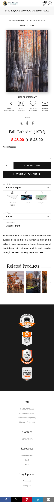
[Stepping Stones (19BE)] (33, 282)
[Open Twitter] (16, 499)
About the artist (27, 456)
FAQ (27, 460)
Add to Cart (32, 166)
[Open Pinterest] (27, 499)
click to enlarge (26, 97)
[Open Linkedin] (37, 499)
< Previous (23, 25)
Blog (27, 464)
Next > (32, 25)
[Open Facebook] (5, 499)
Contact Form (27, 439)
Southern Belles (16, 21)
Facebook (27, 481)
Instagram (27, 486)
